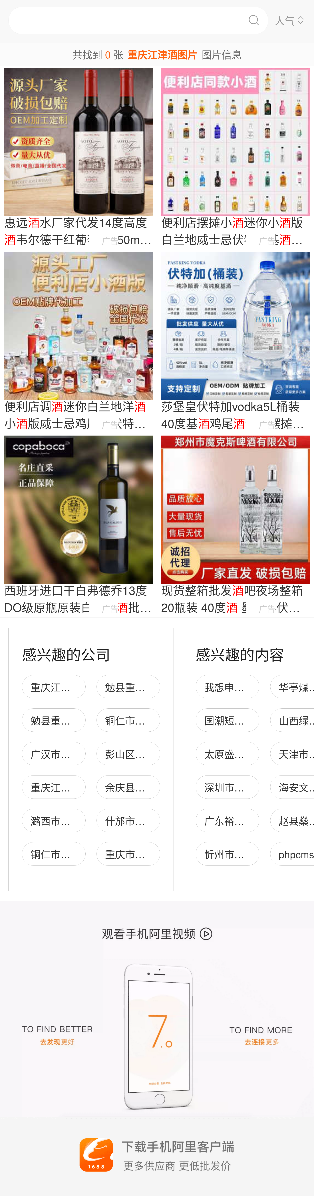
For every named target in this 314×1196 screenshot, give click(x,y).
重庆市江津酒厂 (140, 854)
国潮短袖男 (229, 720)
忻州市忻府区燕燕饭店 (254, 854)
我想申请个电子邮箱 (249, 687)
